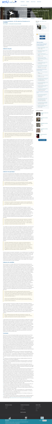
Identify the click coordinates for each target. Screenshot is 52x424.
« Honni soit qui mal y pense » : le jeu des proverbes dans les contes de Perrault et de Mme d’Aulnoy (42, 99)
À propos (39, 18)
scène (40, 21)
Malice (24, 15)
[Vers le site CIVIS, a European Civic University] (10, 418)
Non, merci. (44, 420)
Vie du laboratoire (24, 5)
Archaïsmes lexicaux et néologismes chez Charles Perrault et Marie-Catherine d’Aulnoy (42, 95)
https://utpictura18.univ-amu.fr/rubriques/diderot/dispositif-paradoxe (20, 397)
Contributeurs (25, 18)
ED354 (37, 410)
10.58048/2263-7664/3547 (42, 34)
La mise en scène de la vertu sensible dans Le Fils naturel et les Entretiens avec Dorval (42, 66)
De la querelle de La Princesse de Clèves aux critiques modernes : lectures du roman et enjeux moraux (43, 79)
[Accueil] (9, 1)
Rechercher (39, 1)
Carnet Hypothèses (38, 406)
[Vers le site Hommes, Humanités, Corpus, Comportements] (42, 418)
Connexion (22, 406)
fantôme (37, 22)
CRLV (36, 409)
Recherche (32, 18)
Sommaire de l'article (1, 7)
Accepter (40, 420)
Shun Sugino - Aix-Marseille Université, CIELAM (12, 23)
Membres (27, 1)
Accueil (22, 15)
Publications (33, 1)
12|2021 (27, 15)
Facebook (6, 406)
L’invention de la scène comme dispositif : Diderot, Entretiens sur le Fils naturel (43, 54)
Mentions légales (23, 409)
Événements (23, 1)
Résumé (42, 38)
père (45, 21)
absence (43, 21)
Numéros (17, 18)
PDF (42, 36)
